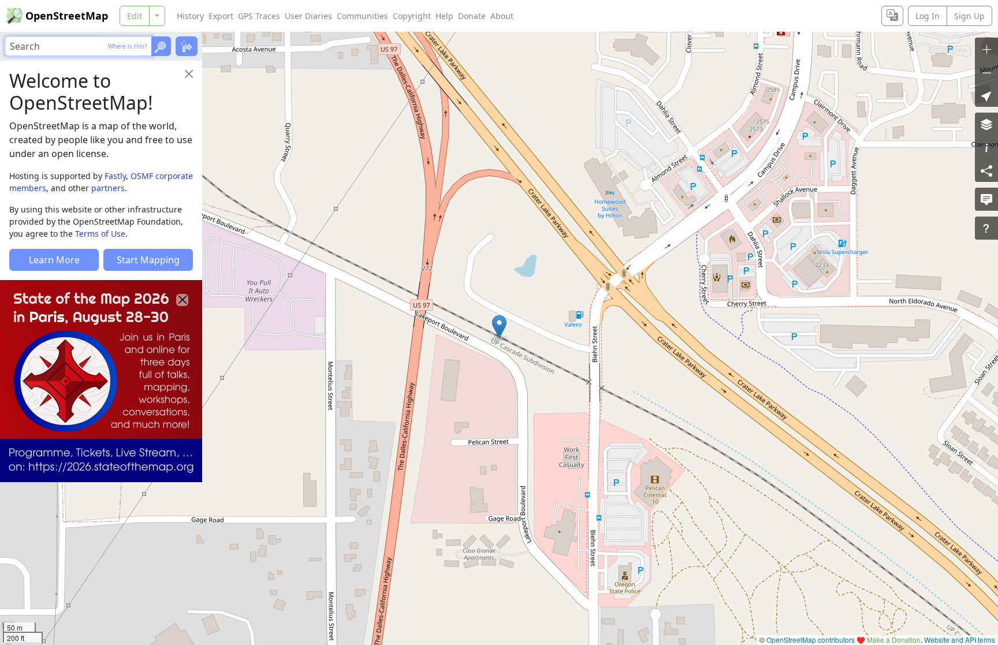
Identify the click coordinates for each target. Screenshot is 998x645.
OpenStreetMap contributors (810, 639)
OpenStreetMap (66, 16)
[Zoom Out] (986, 72)
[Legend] (986, 147)
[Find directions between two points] (187, 46)
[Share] (986, 170)
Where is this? (127, 46)
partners (108, 187)
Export (220, 15)
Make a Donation (894, 639)
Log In (927, 15)
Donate (472, 15)
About (501, 15)
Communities (362, 15)
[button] (499, 326)
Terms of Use (100, 233)
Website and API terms (959, 639)
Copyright (412, 15)
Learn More (54, 259)
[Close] (189, 74)
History (190, 15)
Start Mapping (148, 259)
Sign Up (969, 15)
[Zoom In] (986, 49)
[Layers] (986, 124)
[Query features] (986, 228)
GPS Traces (259, 15)
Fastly (115, 175)
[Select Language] (892, 16)
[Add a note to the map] (986, 199)
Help (444, 15)
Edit (134, 15)
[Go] (161, 46)
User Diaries (308, 15)
